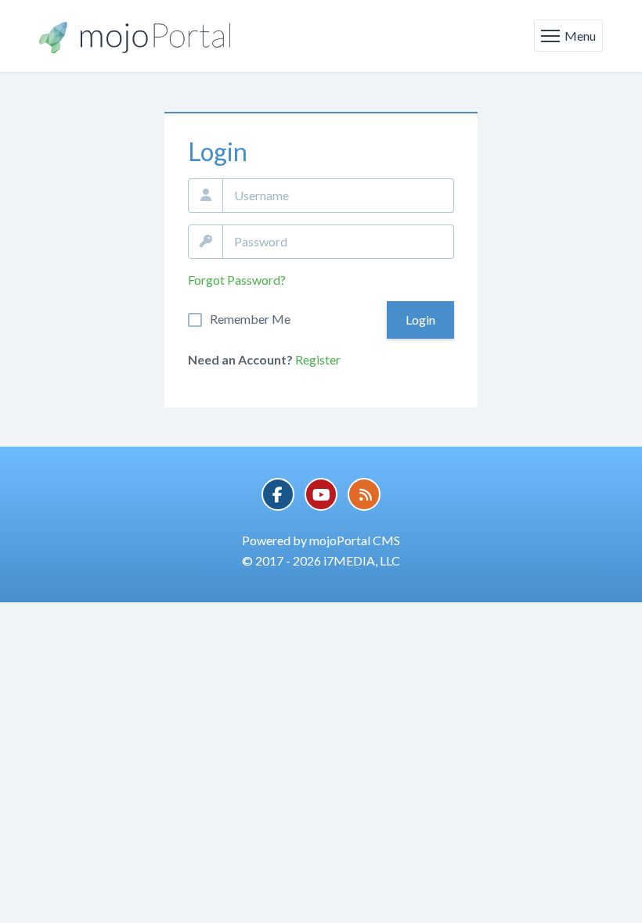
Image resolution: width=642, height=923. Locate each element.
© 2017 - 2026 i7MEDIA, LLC (321, 560)
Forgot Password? (237, 279)
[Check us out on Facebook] (277, 494)
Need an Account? (240, 359)
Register (318, 359)
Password (205, 241)
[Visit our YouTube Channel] (321, 494)
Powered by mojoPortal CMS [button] (321, 540)
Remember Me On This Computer (250, 319)
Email (205, 195)
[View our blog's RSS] (364, 494)
